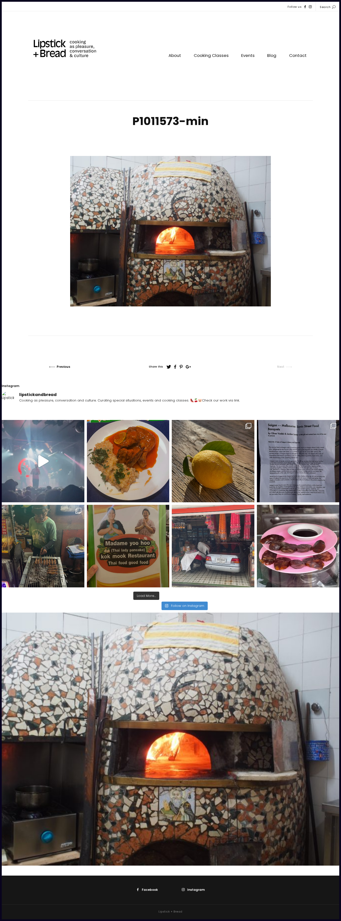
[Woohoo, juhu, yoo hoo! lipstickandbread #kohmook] (128, 546)
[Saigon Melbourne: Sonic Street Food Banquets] (298, 461)
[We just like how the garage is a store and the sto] (213, 546)
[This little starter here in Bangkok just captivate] (298, 546)
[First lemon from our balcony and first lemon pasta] (213, 461)
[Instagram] (310, 6)
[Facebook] (305, 6)
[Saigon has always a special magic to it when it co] (43, 546)
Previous (63, 367)
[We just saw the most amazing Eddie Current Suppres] (43, 461)
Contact (298, 55)
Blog (271, 55)
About (175, 55)
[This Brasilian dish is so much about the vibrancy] (128, 461)
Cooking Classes (211, 55)
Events (248, 55)
